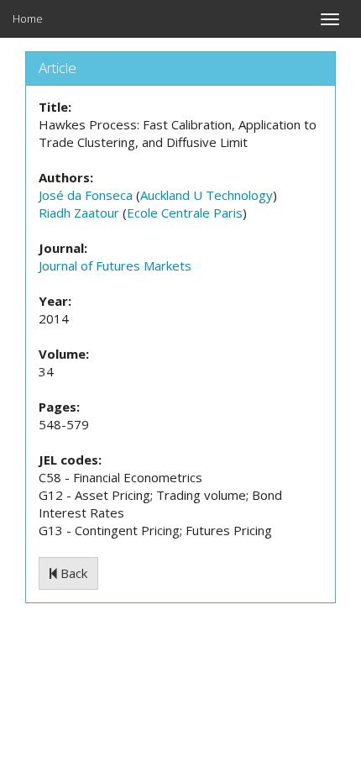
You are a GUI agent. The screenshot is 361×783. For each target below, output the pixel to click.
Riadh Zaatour (79, 212)
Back (72, 573)
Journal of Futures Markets (115, 265)
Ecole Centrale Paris (185, 212)
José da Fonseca (86, 195)
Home (28, 18)
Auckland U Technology (206, 195)
